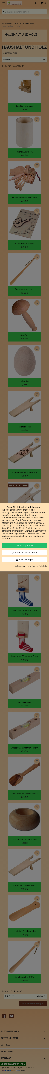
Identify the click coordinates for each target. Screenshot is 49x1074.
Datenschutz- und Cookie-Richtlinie (31, 566)
